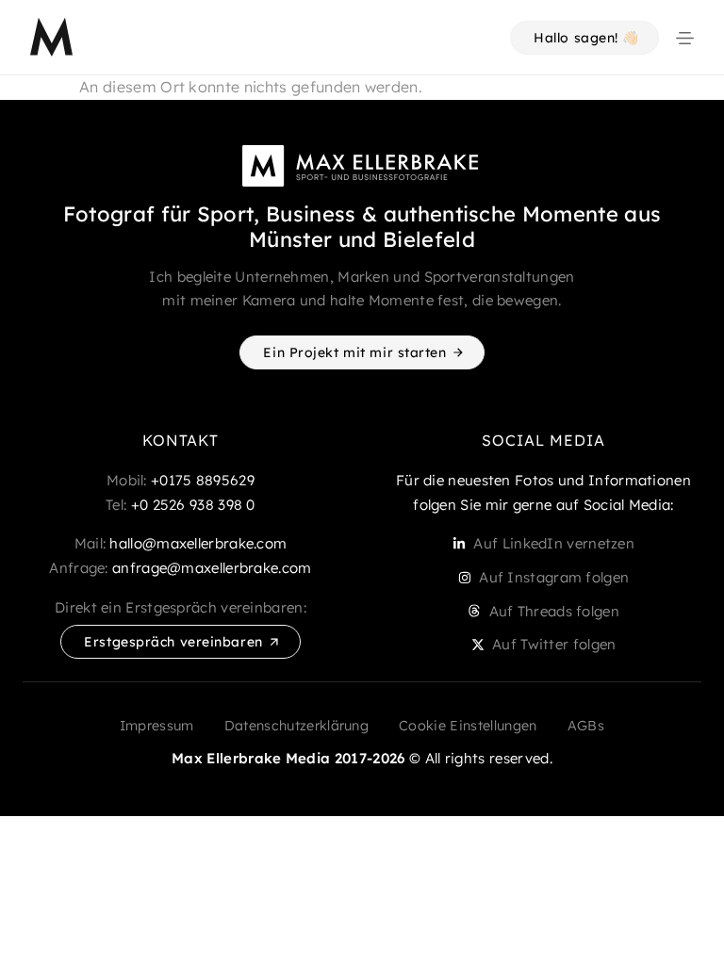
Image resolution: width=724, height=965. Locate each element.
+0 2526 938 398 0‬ (193, 505)
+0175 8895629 (203, 480)
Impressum (157, 725)
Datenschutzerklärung (296, 725)
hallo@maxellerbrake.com (198, 543)
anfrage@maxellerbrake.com (212, 568)
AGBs (586, 725)
